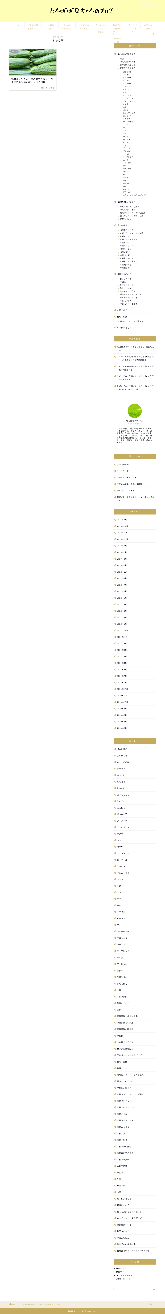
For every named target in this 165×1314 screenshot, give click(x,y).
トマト (125, 125)
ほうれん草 (127, 95)
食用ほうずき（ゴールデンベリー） (136, 195)
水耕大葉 (124, 252)
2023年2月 (122, 565)
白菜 (125, 186)
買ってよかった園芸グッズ (131, 216)
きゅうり (126, 75)
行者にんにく (128, 189)
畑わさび (126, 183)
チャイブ (126, 119)
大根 (125, 166)
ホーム (17, 25)
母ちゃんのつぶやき (128, 298)
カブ (125, 107)
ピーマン (126, 142)
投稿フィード (122, 1272)
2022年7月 (122, 585)
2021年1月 (122, 683)
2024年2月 (122, 520)
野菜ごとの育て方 (127, 68)
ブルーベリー (128, 148)
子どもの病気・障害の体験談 (101, 26)
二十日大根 (127, 163)
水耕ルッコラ (126, 249)
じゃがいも (127, 83)
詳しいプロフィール (133, 26)
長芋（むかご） (129, 192)
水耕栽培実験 (126, 265)
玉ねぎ (125, 177)
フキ (125, 145)
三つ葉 (125, 160)
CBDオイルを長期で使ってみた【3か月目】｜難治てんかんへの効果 (136, 387)
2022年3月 (122, 611)
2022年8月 (122, 578)
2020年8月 (122, 715)
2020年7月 (122, 722)
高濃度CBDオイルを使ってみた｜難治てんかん (135, 348)
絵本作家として (124, 327)
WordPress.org (123, 1279)
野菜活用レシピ (127, 219)
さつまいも (127, 78)
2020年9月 (122, 709)
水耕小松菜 (125, 255)
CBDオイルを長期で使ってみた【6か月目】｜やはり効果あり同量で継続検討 (136, 358)
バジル (125, 136)
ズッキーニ (127, 116)
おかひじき (127, 72)
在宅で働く (122, 310)
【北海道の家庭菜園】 (67, 26)
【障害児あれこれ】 (84, 26)
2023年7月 (122, 552)
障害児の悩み (126, 301)
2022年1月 (122, 624)
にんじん (126, 89)
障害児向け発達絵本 (128, 304)
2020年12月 (122, 689)
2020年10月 (122, 702)
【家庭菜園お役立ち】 (33, 26)
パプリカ (126, 139)
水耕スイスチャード (128, 239)
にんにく (126, 92)
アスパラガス (128, 101)
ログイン (120, 1268)
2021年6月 (122, 650)
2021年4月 (122, 663)
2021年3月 (122, 670)
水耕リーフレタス (127, 246)
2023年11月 (122, 533)
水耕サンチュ (126, 236)
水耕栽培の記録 (127, 258)
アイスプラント (129, 98)
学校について (126, 288)
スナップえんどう (130, 113)
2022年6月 (122, 591)
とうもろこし (128, 86)
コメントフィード (124, 1275)
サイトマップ (123, 471)
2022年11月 (122, 572)
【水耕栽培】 (50, 26)
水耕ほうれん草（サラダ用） (132, 233)
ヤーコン (126, 154)
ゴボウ (125, 110)
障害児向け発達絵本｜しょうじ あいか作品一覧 (117, 26)
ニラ (125, 130)
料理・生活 (122, 317)
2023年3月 (122, 559)
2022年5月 (122, 598)
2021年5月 (122, 656)
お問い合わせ (148, 26)
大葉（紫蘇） (128, 169)
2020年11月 (122, 696)
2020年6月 (122, 728)
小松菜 (125, 172)
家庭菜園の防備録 (127, 210)
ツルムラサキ (128, 122)
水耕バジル (125, 243)
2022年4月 (122, 604)
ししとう (126, 81)
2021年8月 (122, 643)
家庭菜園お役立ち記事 (129, 207)
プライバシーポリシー (126, 478)
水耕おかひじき (127, 230)
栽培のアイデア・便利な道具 (132, 213)
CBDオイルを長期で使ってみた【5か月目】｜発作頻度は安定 (136, 368)
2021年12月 (122, 630)
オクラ (125, 104)
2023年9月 (122, 546)
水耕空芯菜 (125, 268)
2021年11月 (122, 637)
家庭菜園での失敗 (127, 62)
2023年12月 (122, 526)
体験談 (123, 282)
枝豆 (125, 175)
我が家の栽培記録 (127, 65)
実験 (122, 59)
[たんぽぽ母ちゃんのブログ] (82, 18)
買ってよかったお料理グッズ (132, 321)
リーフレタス (128, 157)
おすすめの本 (126, 279)
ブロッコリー (128, 151)
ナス (125, 128)
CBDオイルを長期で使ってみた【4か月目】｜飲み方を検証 (136, 378)
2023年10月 (122, 539)
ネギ (125, 133)
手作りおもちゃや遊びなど (131, 294)
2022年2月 (122, 617)
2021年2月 (122, 676)
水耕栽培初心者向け (128, 261)
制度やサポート (127, 285)
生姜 (125, 180)
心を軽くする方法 (127, 291)
